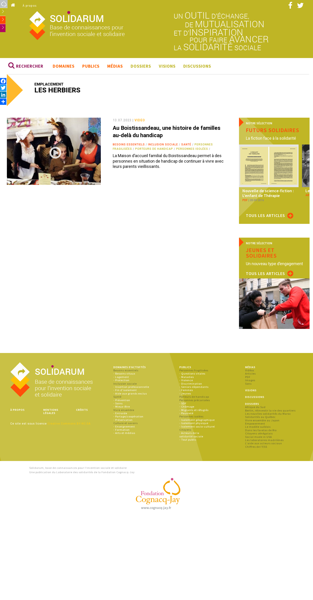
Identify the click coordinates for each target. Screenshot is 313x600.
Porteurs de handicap (154, 148)
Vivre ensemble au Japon (262, 420)
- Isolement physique (193, 423)
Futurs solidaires (272, 130)
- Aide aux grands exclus (130, 393)
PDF (247, 377)
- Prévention (121, 400)
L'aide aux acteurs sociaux (263, 443)
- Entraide (120, 413)
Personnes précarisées (194, 400)
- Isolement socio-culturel (197, 426)
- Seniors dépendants (194, 387)
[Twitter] (3, 87)
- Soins (118, 403)
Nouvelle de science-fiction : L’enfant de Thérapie (268, 193)
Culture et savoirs (125, 423)
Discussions (197, 66)
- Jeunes (185, 393)
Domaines (63, 66)
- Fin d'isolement (125, 390)
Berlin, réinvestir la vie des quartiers (270, 410)
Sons (248, 383)
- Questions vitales (192, 373)
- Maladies (186, 377)
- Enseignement (124, 426)
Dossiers (141, 66)
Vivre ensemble (123, 410)
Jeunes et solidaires (261, 253)
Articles (250, 373)
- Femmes (186, 390)
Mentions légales (50, 411)
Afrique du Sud (255, 407)
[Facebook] (3, 81)
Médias (115, 66)
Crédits (82, 409)
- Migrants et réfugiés (194, 410)
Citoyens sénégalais (259, 433)
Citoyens (185, 429)
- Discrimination (190, 383)
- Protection (121, 380)
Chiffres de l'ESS (256, 446)
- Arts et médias (124, 433)
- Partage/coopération (128, 416)
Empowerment (255, 423)
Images (250, 380)
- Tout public (188, 439)
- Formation (121, 429)
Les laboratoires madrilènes (264, 440)
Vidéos (249, 370)
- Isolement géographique (197, 420)
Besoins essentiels (129, 144)
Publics (90, 66)
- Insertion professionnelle (131, 387)
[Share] (3, 101)
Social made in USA (258, 437)
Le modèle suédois (258, 426)
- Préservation (123, 420)
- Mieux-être (121, 406)
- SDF (183, 403)
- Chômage (186, 406)
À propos (30, 6)
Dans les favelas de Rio (261, 430)
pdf (244, 200)
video (140, 120)
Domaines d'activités (129, 367)
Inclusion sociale (163, 144)
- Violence (186, 380)
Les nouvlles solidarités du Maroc (268, 413)
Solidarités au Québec (260, 417)
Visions (167, 66)
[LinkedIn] (3, 94)
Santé (186, 144)
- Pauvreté (186, 413)
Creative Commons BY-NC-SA (69, 423)
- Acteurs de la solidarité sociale (191, 434)
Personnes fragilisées (193, 370)
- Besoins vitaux (124, 373)
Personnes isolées (192, 148)
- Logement (121, 377)
